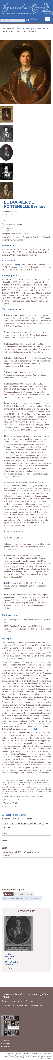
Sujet (5, 848)
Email (5, 840)
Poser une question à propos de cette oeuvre (21, 898)
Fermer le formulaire (24, 894)
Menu (34, 18)
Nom (5, 833)
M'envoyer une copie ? (13, 889)
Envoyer (8, 894)
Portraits (41, 28)
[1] (18, 264)
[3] (6, 720)
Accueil (19, 28)
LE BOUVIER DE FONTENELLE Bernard (9, 959)
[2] (36, 691)
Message (7, 855)
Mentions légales (36, 1005)
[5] (35, 728)
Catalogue (29, 28)
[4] (44, 723)
